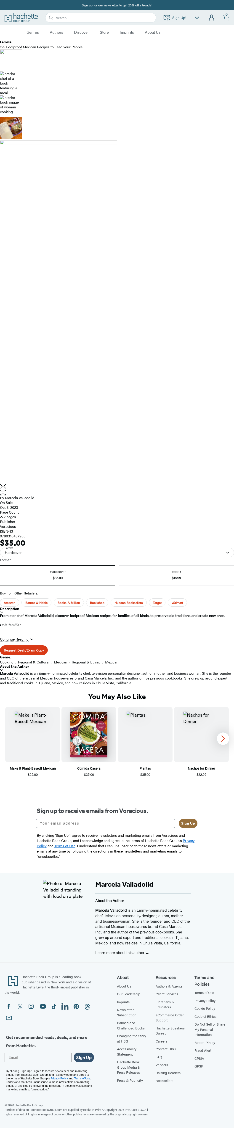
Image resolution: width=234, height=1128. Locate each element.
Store (104, 32)
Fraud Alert (202, 1050)
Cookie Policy (204, 1008)
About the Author (14, 666)
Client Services (167, 993)
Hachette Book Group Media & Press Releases (128, 1067)
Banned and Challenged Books (131, 1025)
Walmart (177, 602)
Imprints (127, 32)
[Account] (212, 18)
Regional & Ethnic (86, 662)
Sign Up (188, 823)
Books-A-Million (69, 602)
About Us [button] (152, 32)
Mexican (60, 662)
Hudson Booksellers (128, 602)
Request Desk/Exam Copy (24, 650)
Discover (81, 32)
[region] (117, 742)
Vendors (162, 1064)
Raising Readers (168, 1072)
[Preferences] (197, 18)
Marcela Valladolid (19, 497)
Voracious (8, 526)
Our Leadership (128, 993)
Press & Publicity (130, 1080)
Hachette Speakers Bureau (170, 1031)
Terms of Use (204, 992)
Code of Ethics (205, 1016)
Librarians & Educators (165, 1004)
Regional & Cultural (33, 662)
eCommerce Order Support (170, 1017)
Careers (161, 1041)
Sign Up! (179, 17)
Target (157, 602)
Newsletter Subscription (126, 1012)
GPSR (198, 1066)
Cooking (6, 662)
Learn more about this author (120, 952)
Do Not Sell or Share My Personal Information (209, 1029)
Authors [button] (56, 32)
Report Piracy (204, 1042)
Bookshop (97, 602)
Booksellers (164, 1080)
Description (9, 609)
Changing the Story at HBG (131, 1038)
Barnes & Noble (36, 602)
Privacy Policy (204, 1000)
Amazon (9, 602)
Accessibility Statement (126, 1051)
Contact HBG (166, 1048)
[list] (117, 312)
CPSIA (199, 1058)
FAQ (159, 1056)
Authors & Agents (169, 986)
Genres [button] (33, 32)
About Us (124, 986)
